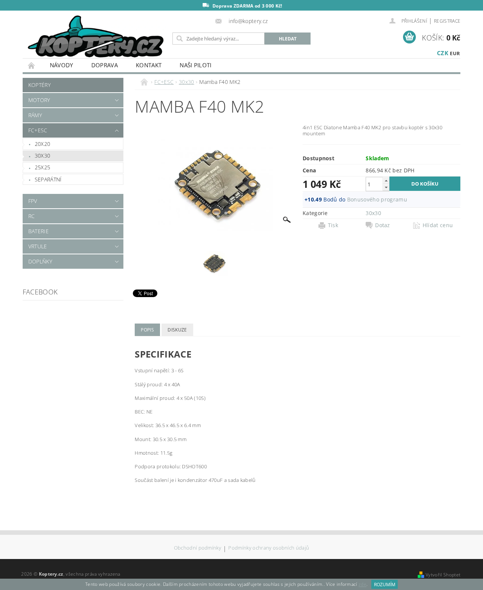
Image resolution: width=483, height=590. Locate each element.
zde (362, 584)
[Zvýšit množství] (386, 180)
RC (31, 216)
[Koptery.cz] (96, 37)
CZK (442, 53)
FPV (32, 200)
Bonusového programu (377, 199)
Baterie (38, 231)
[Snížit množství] (386, 187)
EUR (455, 53)
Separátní (48, 179)
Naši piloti (196, 65)
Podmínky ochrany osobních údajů (268, 548)
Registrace (447, 21)
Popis (147, 330)
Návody (61, 65)
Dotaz (382, 225)
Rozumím (384, 584)
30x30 (43, 155)
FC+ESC (38, 130)
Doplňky (40, 261)
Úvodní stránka (32, 65)
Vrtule (37, 246)
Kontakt (149, 65)
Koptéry (39, 84)
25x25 (43, 167)
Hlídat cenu (438, 225)
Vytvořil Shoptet (443, 574)
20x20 (43, 143)
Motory (39, 100)
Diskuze (177, 330)
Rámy (35, 115)
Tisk (333, 225)
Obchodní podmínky (197, 548)
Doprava (104, 65)
